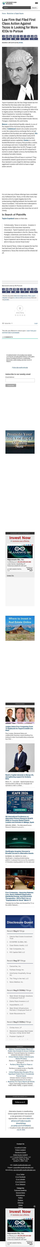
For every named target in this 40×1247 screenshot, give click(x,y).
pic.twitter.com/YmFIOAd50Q (21, 1126)
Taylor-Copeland (8, 218)
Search (34, 8)
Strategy (20, 1200)
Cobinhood (11, 129)
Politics (20, 1198)
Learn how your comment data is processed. (19, 332)
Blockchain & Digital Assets (15, 13)
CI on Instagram (20, 1182)
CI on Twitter (20, 1174)
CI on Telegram (20, 1184)
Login (36, 323)
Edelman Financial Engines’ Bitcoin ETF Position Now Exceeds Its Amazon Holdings (21, 1050)
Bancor (4, 124)
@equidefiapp (21, 1123)
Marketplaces (20, 1195)
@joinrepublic (26, 1121)
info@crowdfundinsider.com (22, 1165)
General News (20, 1193)
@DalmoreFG (16, 1121)
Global (20, 1205)
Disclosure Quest (20, 1152)
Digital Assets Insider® (20, 1155)
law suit (26, 297)
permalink (6, 299)
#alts (28, 1118)
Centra (26, 140)
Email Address (9, 377)
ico (14, 297)
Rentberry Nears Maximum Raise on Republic (21, 1065)
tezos (29, 297)
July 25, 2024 (21, 1130)
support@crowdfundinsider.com (23, 1167)
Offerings (20, 1203)
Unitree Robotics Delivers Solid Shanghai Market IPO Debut (21, 1058)
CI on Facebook (20, 1177)
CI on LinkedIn (20, 1179)
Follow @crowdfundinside (20, 367)
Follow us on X (20, 1102)
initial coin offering (19, 297)
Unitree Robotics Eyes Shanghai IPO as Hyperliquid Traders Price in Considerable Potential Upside (21, 1074)
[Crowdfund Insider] (9, 3)
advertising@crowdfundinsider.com (24, 1170)
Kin (36, 133)
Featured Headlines (20, 1190)
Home (4, 13)
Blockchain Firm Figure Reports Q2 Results (21, 1082)
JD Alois (21, 42)
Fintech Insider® (20, 1150)
